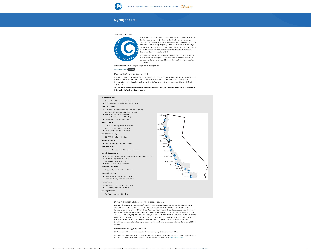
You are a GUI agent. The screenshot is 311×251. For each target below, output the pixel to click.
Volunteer (167, 6)
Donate (175, 6)
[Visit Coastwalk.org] (186, 6)
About (130, 6)
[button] (133, 6)
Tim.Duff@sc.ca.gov (176, 237)
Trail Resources (155, 6)
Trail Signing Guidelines (120, 69)
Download (131, 69)
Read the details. (204, 249)
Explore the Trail (141, 6)
